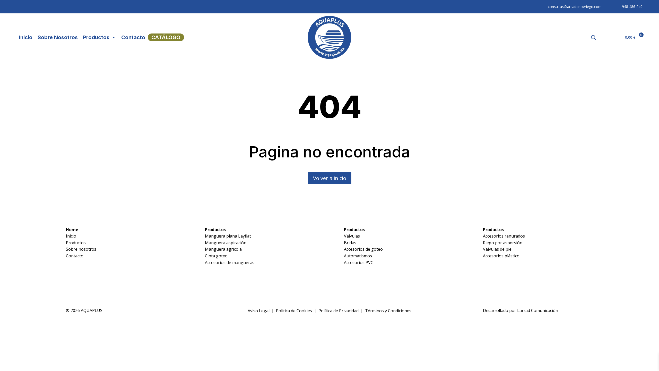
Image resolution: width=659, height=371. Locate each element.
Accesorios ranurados (504, 236)
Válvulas (352, 236)
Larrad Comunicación (537, 310)
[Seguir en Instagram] (31, 7)
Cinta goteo (216, 256)
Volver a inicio (329, 178)
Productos (96, 37)
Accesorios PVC (358, 262)
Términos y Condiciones (388, 311)
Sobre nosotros (81, 249)
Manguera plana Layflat (228, 236)
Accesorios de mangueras (229, 262)
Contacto (133, 37)
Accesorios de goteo (363, 249)
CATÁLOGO (165, 37)
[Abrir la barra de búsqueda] (593, 37)
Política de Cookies (294, 311)
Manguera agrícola (223, 249)
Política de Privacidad (338, 311)
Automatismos (358, 256)
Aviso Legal (259, 311)
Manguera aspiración (225, 243)
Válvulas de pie (497, 249)
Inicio (25, 37)
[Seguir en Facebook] (20, 7)
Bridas (350, 243)
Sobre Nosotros (58, 37)
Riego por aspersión (502, 243)
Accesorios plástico (501, 256)
